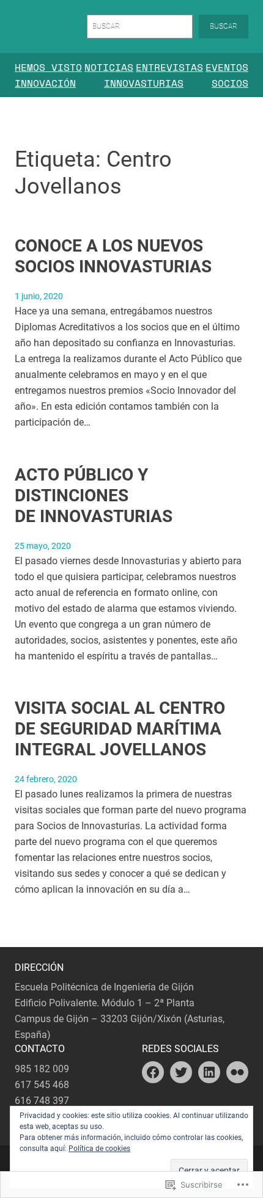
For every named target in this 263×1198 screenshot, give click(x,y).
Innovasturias (143, 83)
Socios (230, 83)
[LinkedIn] (209, 1072)
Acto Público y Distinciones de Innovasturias (93, 495)
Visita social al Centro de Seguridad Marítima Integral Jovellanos (120, 729)
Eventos (227, 67)
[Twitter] (181, 1072)
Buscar (223, 26)
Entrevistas (169, 67)
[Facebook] (153, 1072)
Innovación (45, 83)
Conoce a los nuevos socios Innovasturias (113, 256)
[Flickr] (237, 1072)
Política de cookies (99, 1148)
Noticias (108, 67)
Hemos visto (48, 67)
